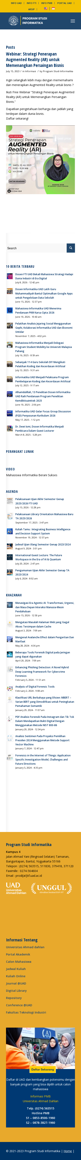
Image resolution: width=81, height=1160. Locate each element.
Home (68, 1151)
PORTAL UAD (64, 3)
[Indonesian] (53, 9)
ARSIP (31, 9)
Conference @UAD (19, 1005)
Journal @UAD (16, 983)
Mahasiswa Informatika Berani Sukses (31, 475)
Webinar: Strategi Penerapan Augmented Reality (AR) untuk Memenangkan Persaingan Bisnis (35, 59)
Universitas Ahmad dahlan (25, 947)
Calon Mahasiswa (18, 962)
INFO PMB (46, 3)
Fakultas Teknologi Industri (26, 1012)
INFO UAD (16, 3)
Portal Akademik (18, 954)
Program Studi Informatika (58, 71)
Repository (14, 998)
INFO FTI (31, 3)
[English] (45, 9)
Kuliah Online (15, 976)
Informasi (30, 71)
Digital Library (16, 991)
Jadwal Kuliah (16, 969)
